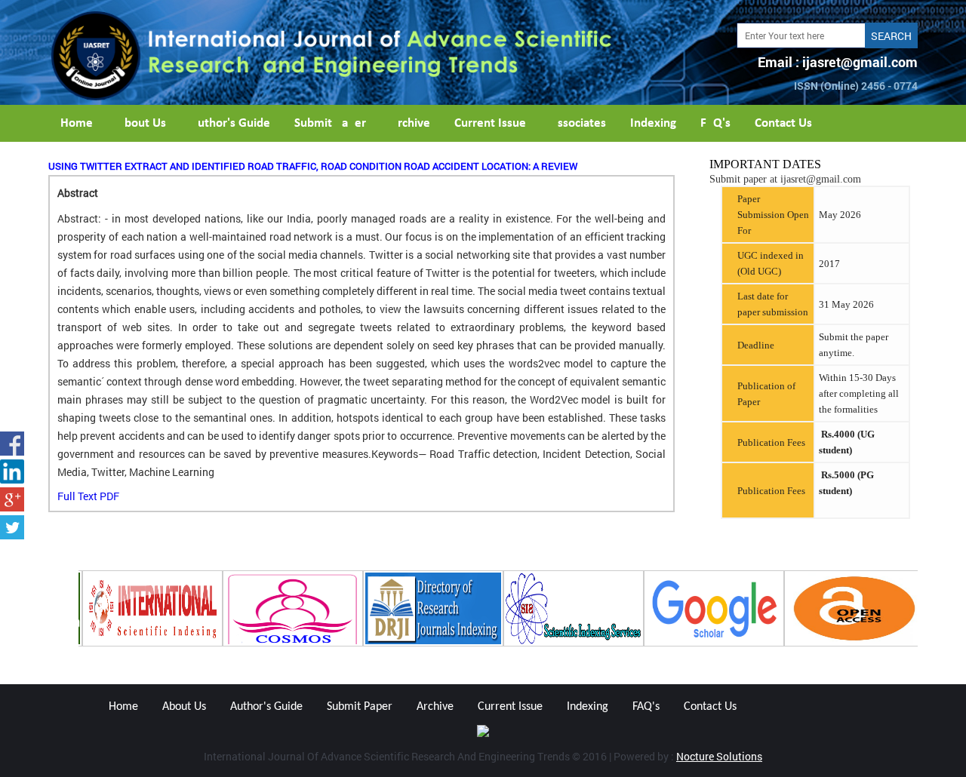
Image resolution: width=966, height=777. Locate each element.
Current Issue (490, 123)
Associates (578, 123)
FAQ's (715, 123)
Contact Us (783, 123)
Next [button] (929, 608)
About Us (141, 123)
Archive (410, 123)
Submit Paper (330, 123)
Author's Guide (230, 123)
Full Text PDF (88, 496)
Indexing (653, 123)
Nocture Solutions (719, 756)
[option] (148, 608)
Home (76, 123)
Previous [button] (37, 608)
